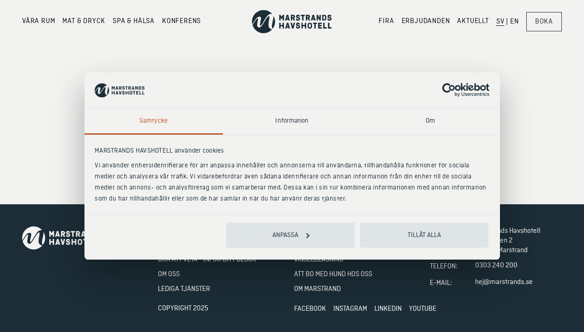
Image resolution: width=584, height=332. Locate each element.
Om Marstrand (317, 289)
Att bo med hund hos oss (333, 274)
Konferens (181, 21)
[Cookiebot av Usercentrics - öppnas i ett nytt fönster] (449, 90)
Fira (386, 21)
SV (500, 21)
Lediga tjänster (184, 289)
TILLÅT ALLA (424, 235)
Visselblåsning (318, 259)
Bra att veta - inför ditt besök (207, 259)
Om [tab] (430, 121)
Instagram (350, 309)
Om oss (169, 274)
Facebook (310, 309)
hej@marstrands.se (504, 282)
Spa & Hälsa (134, 21)
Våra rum (38, 21)
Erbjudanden (426, 21)
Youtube (422, 309)
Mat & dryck (83, 21)
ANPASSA (285, 235)
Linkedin (388, 309)
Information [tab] (291, 121)
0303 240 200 (496, 265)
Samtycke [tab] (153, 121)
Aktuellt (472, 21)
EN (514, 21)
